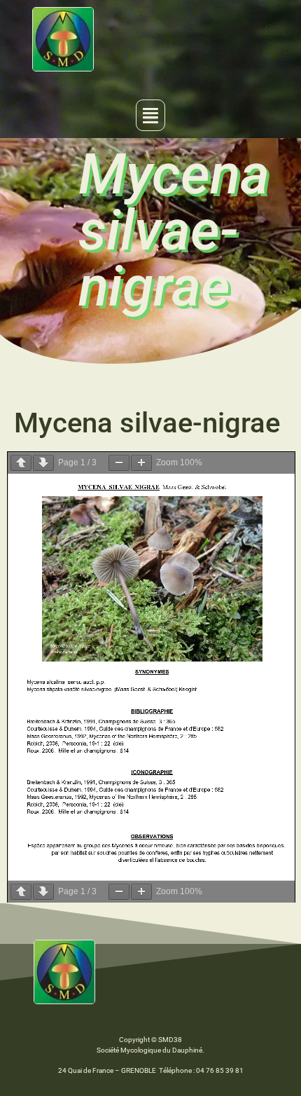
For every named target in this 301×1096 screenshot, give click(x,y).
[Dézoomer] (119, 463)
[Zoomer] (141, 463)
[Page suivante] (43, 463)
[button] (150, 116)
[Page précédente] (20, 463)
